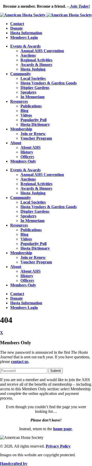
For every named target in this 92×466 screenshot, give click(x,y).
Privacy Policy (58, 446)
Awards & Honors (36, 64)
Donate (16, 28)
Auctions (28, 55)
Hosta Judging (32, 69)
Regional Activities (36, 60)
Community (20, 74)
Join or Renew (33, 133)
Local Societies (33, 78)
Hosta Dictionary (35, 124)
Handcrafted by (13, 463)
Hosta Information (26, 33)
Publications (31, 106)
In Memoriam (32, 97)
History (26, 152)
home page (62, 429)
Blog (24, 110)
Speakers (28, 92)
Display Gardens (34, 87)
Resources (19, 101)
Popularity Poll (33, 120)
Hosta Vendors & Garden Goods (48, 83)
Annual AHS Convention (42, 51)
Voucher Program (36, 138)
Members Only (23, 161)
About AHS (30, 147)
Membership (21, 129)
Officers (27, 156)
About (15, 143)
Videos (26, 115)
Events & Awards (25, 46)
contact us (19, 361)
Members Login (24, 37)
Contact (17, 23)
